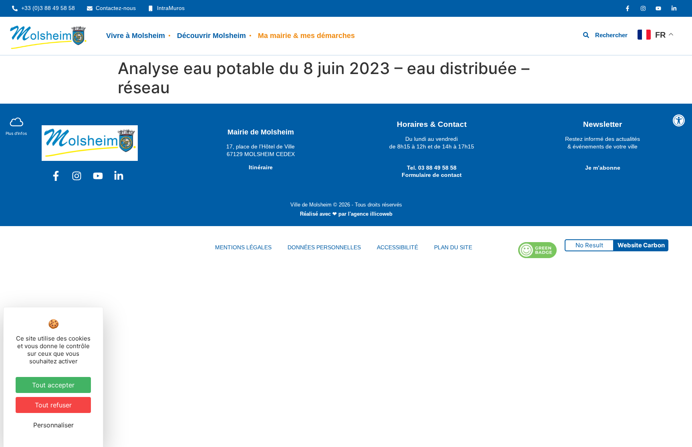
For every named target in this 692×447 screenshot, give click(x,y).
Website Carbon (641, 245)
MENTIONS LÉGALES (243, 247)
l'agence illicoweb (370, 214)
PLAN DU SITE (453, 247)
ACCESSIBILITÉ (397, 247)
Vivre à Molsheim (135, 36)
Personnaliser (53, 425)
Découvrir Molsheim (211, 36)
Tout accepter (53, 385)
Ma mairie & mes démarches (306, 36)
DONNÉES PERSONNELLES (324, 247)
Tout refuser (53, 405)
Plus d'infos (16, 133)
